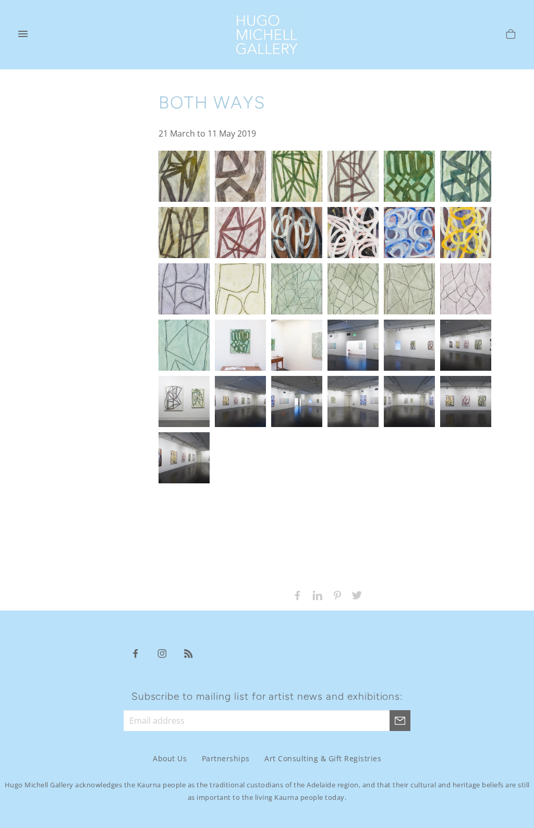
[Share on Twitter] (354, 594)
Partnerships (226, 759)
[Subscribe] (400, 720)
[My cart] (510, 35)
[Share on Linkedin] (315, 594)
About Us (170, 759)
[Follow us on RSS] (188, 652)
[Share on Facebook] (295, 594)
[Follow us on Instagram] (162, 652)
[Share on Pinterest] (335, 594)
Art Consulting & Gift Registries (322, 759)
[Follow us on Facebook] (135, 652)
